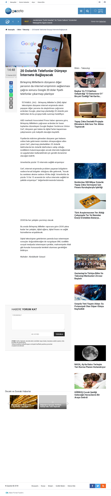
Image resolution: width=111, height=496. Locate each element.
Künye (43, 486)
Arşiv (33, 2)
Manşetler (13, 2)
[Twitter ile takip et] (97, 486)
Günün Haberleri (24, 2)
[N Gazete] (14, 11)
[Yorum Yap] (11, 107)
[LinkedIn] (11, 91)
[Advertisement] (45, 200)
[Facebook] (11, 83)
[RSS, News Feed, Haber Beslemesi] (103, 486)
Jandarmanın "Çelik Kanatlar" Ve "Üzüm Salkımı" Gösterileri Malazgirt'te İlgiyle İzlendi (55, 21)
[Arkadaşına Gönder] (11, 99)
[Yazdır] (11, 103)
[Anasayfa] (6, 2)
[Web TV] (99, 2)
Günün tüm (98, 21)
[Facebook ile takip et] (92, 486)
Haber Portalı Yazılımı (16, 493)
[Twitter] (11, 87)
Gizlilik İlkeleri (60, 486)
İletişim (50, 486)
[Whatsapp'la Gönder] (11, 95)
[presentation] (13, 21)
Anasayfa (35, 486)
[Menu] (81, 11)
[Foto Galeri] (105, 2)
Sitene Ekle (41, 2)
